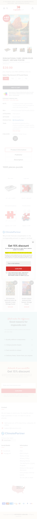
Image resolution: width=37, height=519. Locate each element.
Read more (26, 275)
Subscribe (18, 268)
